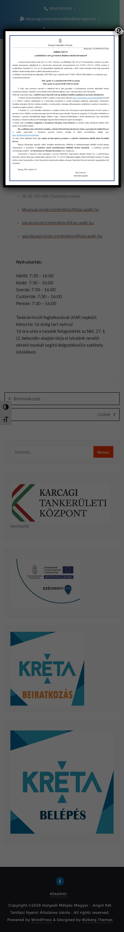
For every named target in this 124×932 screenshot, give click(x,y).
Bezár (118, 31)
